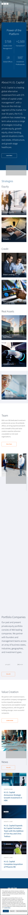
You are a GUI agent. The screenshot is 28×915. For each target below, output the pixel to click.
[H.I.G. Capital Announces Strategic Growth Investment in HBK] (14, 788)
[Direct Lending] (14, 265)
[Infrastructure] (14, 354)
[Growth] (14, 229)
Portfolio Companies (14, 617)
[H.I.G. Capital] (6, 4)
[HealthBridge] (14, 387)
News (5, 762)
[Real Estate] (14, 327)
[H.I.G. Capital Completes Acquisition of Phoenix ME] (14, 856)
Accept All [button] (6, 911)
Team (5, 415)
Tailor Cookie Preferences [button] (21, 911)
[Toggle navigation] (24, 4)
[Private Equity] (14, 202)
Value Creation (10, 692)
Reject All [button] (12, 911)
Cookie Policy (7, 907)
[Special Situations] (14, 292)
